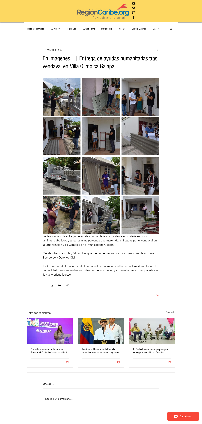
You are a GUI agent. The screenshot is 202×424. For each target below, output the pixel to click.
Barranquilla (106, 28)
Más (155, 28)
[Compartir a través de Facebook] (44, 285)
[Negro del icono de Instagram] (134, 13)
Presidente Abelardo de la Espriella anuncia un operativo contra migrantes (100, 351)
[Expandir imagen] (61, 97)
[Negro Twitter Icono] (134, 8)
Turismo (122, 28)
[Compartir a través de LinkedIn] (59, 285)
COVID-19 (55, 28)
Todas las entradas (35, 28)
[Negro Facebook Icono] (134, 17)
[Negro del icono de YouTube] (134, 3)
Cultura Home (89, 28)
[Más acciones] (157, 50)
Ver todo (170, 312)
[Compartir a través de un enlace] (67, 285)
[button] (171, 28)
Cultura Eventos (139, 28)
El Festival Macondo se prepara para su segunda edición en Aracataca (150, 351)
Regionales (71, 28)
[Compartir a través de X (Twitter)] (51, 285)
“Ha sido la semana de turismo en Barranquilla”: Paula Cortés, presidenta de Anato (49, 351)
